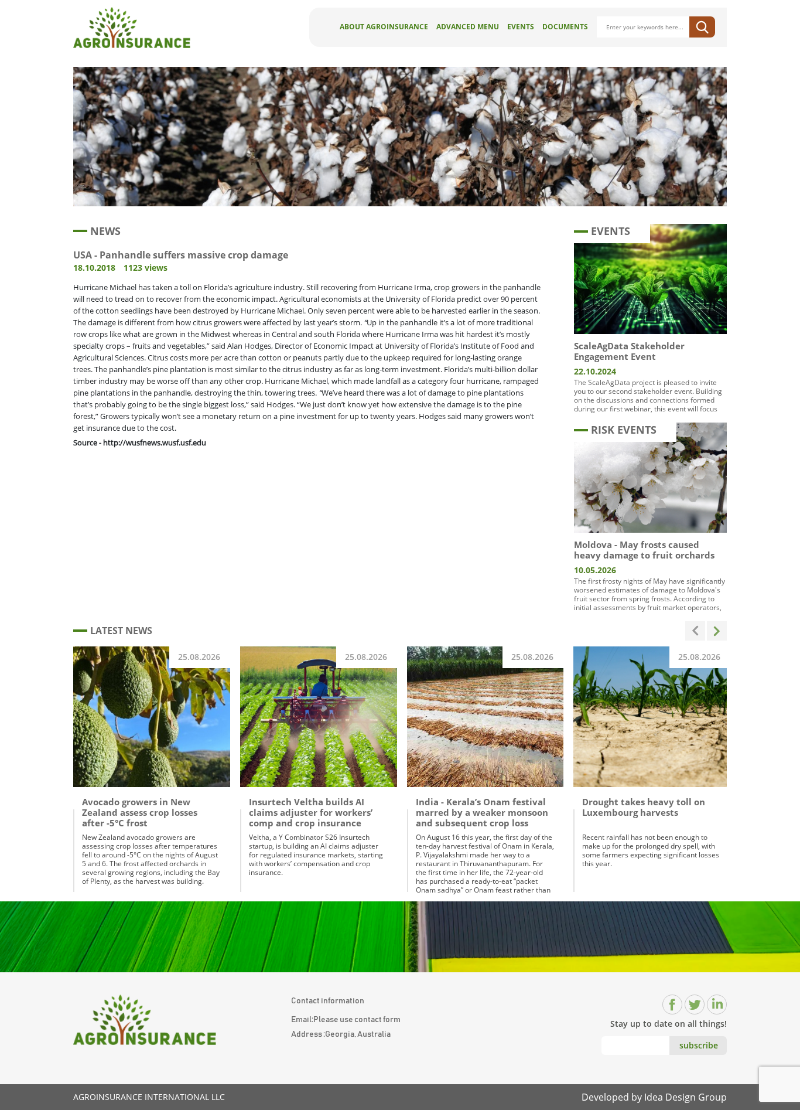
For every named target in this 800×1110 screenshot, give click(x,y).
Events (520, 27)
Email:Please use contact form (346, 1020)
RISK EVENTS (624, 430)
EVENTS (610, 231)
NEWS (105, 231)
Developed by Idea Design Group (654, 1097)
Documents (565, 27)
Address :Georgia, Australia (341, 1034)
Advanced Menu (467, 27)
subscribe (698, 1045)
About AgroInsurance (384, 27)
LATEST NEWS (121, 630)
